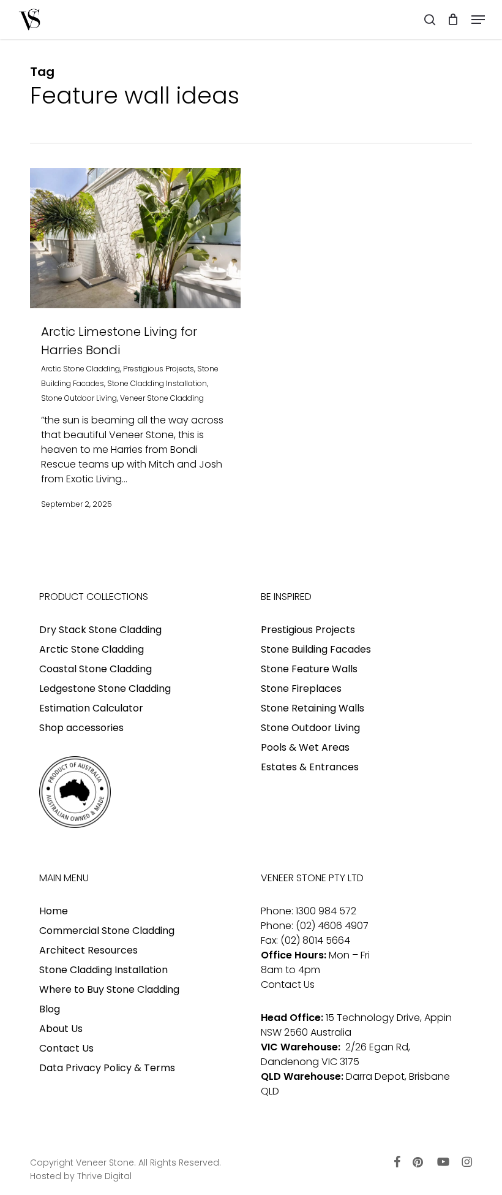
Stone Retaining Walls (312, 708)
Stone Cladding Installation (157, 383)
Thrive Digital (104, 1176)
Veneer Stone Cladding (162, 398)
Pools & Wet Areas (305, 747)
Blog (49, 1009)
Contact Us (66, 1048)
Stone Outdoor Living (79, 398)
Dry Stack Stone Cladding (100, 630)
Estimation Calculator (91, 708)
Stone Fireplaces (301, 688)
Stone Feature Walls (309, 669)
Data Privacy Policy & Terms (107, 1068)
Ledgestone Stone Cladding (105, 688)
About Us (61, 1029)
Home (53, 911)
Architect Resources (88, 950)
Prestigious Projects (158, 368)
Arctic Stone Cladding (80, 368)
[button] (478, 19)
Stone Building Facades (316, 649)
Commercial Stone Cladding (106, 931)
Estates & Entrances (310, 767)
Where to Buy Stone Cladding (109, 989)
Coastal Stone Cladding (95, 669)
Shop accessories (81, 728)
